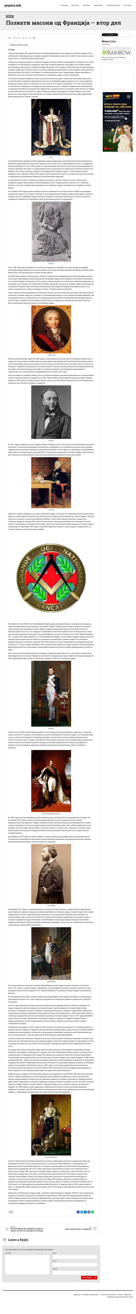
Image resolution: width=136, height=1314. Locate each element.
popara (9, 38)
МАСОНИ (9, 16)
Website (55, 1269)
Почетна (64, 5)
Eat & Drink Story (113, 5)
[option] (51, 45)
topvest (11, 1212)
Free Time (127, 5)
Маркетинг (128, 1295)
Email (55, 1261)
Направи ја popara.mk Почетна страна (120, 1297)
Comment (8, 1253)
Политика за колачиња (108, 1295)
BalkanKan (98, 5)
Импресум (77, 1295)
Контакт (120, 1295)
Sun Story (75, 5)
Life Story (86, 5)
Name (55, 1253)
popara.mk (12, 5)
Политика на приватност (90, 1295)
